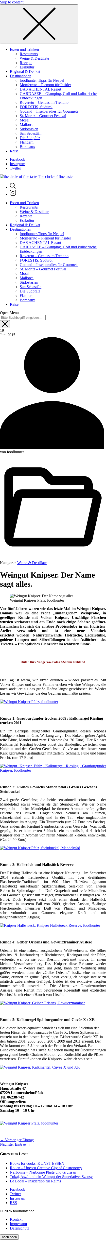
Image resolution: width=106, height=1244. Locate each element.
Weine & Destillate (32, 563)
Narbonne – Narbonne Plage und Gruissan (43, 1172)
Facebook (17, 159)
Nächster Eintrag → (15, 1144)
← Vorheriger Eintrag (17, 1140)
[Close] (39, 23)
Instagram (17, 164)
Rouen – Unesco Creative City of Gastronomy (46, 1168)
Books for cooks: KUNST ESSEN (37, 1163)
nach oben (9, 1237)
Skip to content (11, 2)
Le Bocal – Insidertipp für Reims (35, 1181)
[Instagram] (13, 194)
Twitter (15, 168)
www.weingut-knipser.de (20, 1115)
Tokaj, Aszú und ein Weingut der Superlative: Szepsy (51, 1177)
